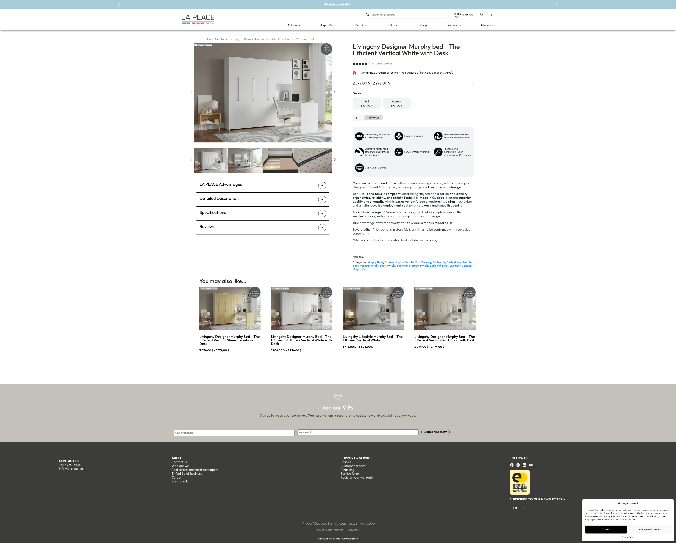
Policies (346, 462)
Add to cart (373, 117)
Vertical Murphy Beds (373, 265)
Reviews (207, 226)
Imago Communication (347, 538)
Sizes (357, 93)
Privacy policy (352, 529)
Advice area (487, 25)
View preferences (650, 529)
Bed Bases (361, 25)
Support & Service (356, 458)
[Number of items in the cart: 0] (481, 14)
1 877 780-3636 (70, 465)
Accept (606, 529)
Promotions (453, 25)
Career (177, 477)
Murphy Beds (328, 25)
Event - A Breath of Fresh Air (338, 4)
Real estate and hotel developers (195, 470)
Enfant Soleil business (187, 474)
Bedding (422, 25)
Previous (191, 93)
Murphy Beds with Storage (403, 265)
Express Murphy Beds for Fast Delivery (407, 262)
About (177, 458)
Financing (347, 470)
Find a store (466, 14)
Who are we (180, 466)
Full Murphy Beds (443, 262)
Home (209, 39)
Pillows (392, 25)
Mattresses (293, 25)
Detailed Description (219, 198)
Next (334, 93)
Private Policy (627, 537)
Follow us (519, 458)
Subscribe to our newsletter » (537, 499)
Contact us (69, 461)
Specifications (213, 212)
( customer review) (380, 63)
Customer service (353, 466)
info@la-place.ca (71, 469)
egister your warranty (358, 477)
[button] (119, 4)
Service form (350, 474)
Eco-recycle (180, 481)
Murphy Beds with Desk (434, 265)
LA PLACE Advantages (221, 184)
